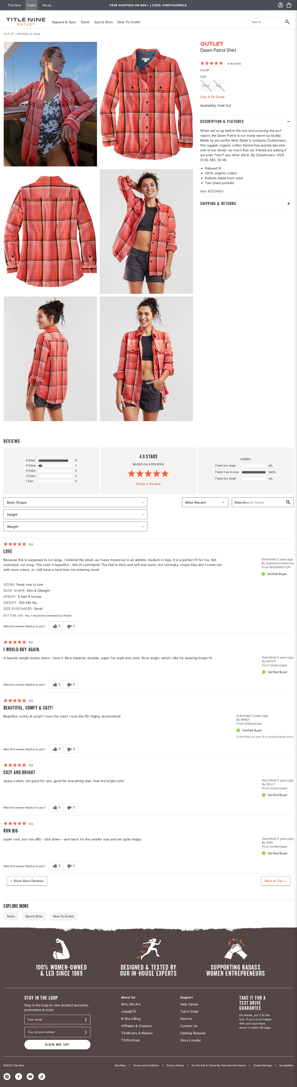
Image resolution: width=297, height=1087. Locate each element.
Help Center (189, 1004)
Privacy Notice (175, 1065)
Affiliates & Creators (136, 1026)
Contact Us (188, 1026)
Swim (85, 22)
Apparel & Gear (64, 22)
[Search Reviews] (288, 502)
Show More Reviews (28, 881)
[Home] (26, 22)
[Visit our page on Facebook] (18, 1076)
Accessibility (286, 1065)
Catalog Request (193, 1033)
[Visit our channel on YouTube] (30, 1076)
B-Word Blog (130, 1019)
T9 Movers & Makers (137, 1033)
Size (203, 76)
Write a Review (148, 484)
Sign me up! (57, 1044)
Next (6, 421)
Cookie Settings (262, 1065)
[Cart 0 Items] (289, 5)
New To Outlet (128, 22)
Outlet (31, 5)
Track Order (189, 1011)
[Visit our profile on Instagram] (6, 1076)
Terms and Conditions (146, 1065)
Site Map (120, 1065)
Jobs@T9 (128, 1011)
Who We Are (130, 1004)
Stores (46, 5)
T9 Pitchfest (130, 1040)
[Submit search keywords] (287, 21)
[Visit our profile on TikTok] (41, 1076)
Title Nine (14, 5)
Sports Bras (103, 22)
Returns (186, 1019)
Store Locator (190, 1040)
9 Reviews (234, 63)
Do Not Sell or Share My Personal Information (219, 1065)
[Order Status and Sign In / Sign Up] (280, 5)
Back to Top (273, 881)
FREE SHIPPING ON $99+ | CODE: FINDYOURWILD (148, 5)
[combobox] (266, 21)
